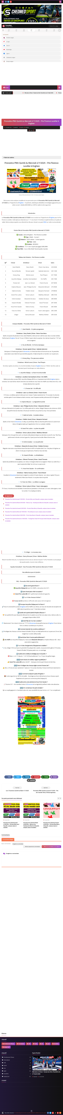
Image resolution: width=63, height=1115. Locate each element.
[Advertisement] (31, 73)
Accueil (6, 88)
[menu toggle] (3, 2)
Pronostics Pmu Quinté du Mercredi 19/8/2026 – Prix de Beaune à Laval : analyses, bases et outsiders (28, 512)
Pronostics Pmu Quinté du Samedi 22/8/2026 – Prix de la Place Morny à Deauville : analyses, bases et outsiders (30, 508)
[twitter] (8, 2)
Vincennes (27, 351)
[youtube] (11, 2)
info (42, 1044)
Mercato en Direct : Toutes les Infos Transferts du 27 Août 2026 (15, 93)
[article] (46, 789)
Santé (35, 1044)
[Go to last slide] (58, 798)
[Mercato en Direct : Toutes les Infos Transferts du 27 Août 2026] (46, 1063)
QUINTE (27, 127)
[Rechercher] (60, 2)
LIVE (29, 1044)
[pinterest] (58, 1113)
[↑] (31, 1111)
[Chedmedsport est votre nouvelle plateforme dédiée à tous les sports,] (31, 13)
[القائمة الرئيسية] (59, 87)
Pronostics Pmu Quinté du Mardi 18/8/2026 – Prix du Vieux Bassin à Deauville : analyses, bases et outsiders (29, 515)
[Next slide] (60, 798)
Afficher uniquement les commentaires (32, 846)
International (21, 1044)
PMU (44, 222)
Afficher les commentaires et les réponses (52, 846)
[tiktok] (55, 1113)
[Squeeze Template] (3, 1113)
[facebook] (6, 2)
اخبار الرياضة (6, 1047)
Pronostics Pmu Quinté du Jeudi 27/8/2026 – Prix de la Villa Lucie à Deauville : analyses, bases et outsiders (29, 499)
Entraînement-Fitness (9, 1044)
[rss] (60, 1113)
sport (48, 1044)
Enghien (21, 202)
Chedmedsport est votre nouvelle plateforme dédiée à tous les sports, (31, 1113)
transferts (56, 1044)
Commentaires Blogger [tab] (8, 840)
